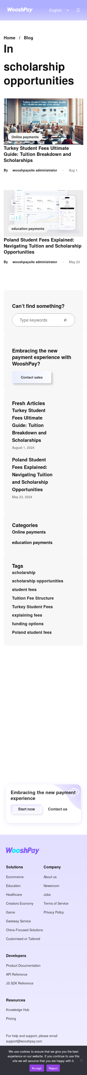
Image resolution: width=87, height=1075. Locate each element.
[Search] (67, 320)
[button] (26, 809)
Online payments (25, 136)
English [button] (55, 10)
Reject (53, 1068)
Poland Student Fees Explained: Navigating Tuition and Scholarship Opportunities (42, 246)
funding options (28, 623)
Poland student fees (32, 632)
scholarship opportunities (37, 581)
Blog (28, 38)
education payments (28, 228)
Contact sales (32, 377)
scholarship (23, 572)
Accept (37, 1068)
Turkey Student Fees (32, 606)
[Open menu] (78, 10)
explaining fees (27, 615)
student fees (24, 589)
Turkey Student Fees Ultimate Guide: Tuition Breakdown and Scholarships (37, 154)
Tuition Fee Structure (33, 598)
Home (9, 38)
